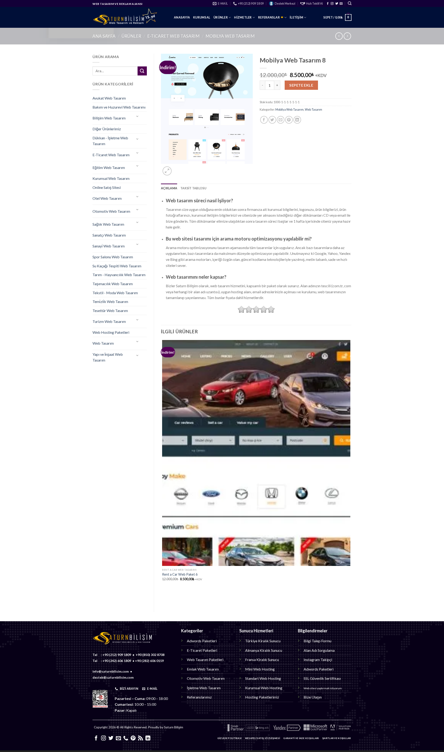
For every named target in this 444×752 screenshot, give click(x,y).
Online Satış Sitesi (106, 187)
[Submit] (142, 70)
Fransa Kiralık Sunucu (262, 659)
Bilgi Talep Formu (317, 641)
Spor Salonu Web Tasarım (112, 257)
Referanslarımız (199, 697)
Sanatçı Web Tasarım (109, 235)
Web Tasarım (103, 343)
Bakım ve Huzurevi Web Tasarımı (118, 107)
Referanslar (271, 17)
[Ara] (350, 3)
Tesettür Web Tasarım (110, 310)
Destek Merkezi (285, 3)
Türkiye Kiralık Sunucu (263, 641)
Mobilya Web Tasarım (230, 36)
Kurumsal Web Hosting (263, 688)
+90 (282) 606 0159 (149, 661)
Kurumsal (201, 17)
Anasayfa (182, 17)
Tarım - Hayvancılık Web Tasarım (118, 274)
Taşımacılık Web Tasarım (112, 283)
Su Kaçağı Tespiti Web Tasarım (116, 266)
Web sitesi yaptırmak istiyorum (323, 688)
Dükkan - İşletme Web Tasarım (110, 141)
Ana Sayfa (104, 36)
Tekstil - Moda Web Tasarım (115, 292)
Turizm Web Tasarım (109, 321)
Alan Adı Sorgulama (319, 650)
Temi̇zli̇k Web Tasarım (110, 301)
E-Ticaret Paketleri (202, 650)
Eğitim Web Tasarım (108, 167)
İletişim (296, 17)
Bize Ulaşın (313, 697)
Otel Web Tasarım (107, 198)
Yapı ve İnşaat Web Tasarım (107, 357)
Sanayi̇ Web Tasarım (108, 246)
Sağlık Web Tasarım (108, 224)
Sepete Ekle (301, 85)
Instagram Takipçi (318, 659)
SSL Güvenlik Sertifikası (322, 678)
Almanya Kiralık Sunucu (263, 650)
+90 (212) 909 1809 (116, 655)
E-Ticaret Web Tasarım (173, 36)
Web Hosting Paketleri (110, 332)
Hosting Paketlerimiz (262, 697)
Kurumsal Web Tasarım (111, 178)
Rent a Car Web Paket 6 (179, 574)
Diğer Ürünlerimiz (106, 129)
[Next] (178, 168)
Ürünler (220, 17)
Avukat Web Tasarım (109, 98)
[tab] (169, 188)
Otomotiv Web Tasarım (111, 211)
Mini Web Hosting (260, 669)
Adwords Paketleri (202, 641)
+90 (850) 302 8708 (150, 655)
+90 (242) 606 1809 (116, 661)
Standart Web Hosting (263, 678)
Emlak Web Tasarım (203, 669)
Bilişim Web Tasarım (109, 118)
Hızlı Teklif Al (314, 3)
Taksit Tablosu (193, 188)
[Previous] (163, 596)
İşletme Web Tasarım (204, 688)
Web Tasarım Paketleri (205, 659)
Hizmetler (243, 17)
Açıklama (169, 188)
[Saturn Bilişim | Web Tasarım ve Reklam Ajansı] (129, 17)
